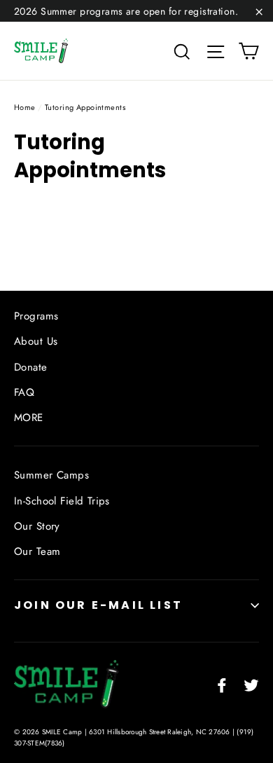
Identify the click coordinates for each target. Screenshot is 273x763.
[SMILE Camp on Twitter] (251, 684)
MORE (28, 417)
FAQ (24, 392)
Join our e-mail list (98, 605)
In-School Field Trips (62, 501)
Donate (31, 367)
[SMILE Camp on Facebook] (222, 684)
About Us (35, 341)
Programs (36, 316)
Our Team (37, 551)
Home (25, 107)
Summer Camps (51, 475)
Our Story (37, 526)
